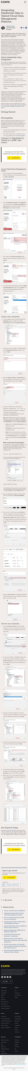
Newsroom (17, 1021)
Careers (16, 1029)
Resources (3, 1046)
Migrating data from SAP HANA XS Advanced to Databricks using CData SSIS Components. (15, 940)
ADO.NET (3, 995)
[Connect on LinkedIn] (26, 27)
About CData (17, 1016)
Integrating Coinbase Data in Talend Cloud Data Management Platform (14, 914)
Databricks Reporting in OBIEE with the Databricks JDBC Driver (14, 931)
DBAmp (16, 997)
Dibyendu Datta (10, 26)
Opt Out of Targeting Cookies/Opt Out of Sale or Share (14, 1068)
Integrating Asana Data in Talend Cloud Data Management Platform (14, 922)
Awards (16, 1023)
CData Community (5, 1040)
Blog (2, 1044)
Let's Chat (5, 981)
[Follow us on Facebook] (21, 27)
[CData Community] (10, 977)
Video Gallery (4, 1053)
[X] (5, 977)
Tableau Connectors (5, 1008)
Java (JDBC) (3, 993)
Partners (16, 1027)
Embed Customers (5, 1023)
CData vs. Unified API (5, 1027)
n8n (15, 1049)
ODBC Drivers (4, 990)
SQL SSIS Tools (18, 995)
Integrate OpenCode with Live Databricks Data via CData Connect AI (15, 926)
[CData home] (6, 2)
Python (2, 997)
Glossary (3, 1051)
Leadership (17, 1025)
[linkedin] (2, 977)
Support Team (9, 834)
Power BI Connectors (5, 1006)
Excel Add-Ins (4, 1004)
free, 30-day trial (11, 830)
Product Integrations (5, 1018)
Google (16, 1044)
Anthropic (17, 1040)
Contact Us (17, 1032)
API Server (3, 999)
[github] (7, 977)
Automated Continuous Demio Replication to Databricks (12, 935)
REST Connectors (4, 1001)
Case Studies (4, 1042)
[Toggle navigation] (25, 2)
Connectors (3, 1016)
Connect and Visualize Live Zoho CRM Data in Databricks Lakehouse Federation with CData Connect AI (15, 946)
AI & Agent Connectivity (6, 1021)
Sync (16, 990)
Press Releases (18, 1018)
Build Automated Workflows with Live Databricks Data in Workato (14, 951)
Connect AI (17, 993)
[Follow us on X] (23, 27)
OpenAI (16, 1051)
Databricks (17, 1042)
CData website (21, 135)
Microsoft (17, 1046)
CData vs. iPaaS (4, 1025)
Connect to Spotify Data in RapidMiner (14, 910)
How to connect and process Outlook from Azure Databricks (14, 918)
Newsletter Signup (5, 1049)
